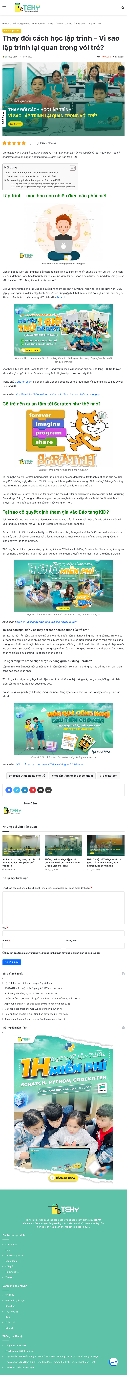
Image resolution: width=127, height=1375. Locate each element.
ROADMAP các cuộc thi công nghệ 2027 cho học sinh (33, 988)
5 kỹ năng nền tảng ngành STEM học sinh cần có (30, 993)
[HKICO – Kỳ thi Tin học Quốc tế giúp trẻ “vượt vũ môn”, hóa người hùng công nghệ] (106, 845)
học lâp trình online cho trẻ (28, 775)
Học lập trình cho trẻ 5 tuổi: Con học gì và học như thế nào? (36, 1014)
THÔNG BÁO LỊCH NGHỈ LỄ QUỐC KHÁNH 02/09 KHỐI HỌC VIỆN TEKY (42, 998)
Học (7, 1250)
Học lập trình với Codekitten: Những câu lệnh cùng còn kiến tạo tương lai (58, 394)
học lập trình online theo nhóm (73, 775)
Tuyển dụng (11, 1311)
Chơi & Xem (11, 1244)
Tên (5, 928)
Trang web (71, 940)
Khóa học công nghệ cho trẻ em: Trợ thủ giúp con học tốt (35, 1019)
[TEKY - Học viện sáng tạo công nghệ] (26, 7)
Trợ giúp (9, 1277)
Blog (7, 1317)
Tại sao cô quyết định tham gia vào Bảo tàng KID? (33, 180)
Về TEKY (9, 1295)
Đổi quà (9, 1266)
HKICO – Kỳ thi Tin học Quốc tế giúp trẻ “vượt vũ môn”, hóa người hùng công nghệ (104, 862)
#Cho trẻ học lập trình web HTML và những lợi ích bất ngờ (49, 764)
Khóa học (10, 1306)
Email (6, 940)
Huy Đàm (12, 56)
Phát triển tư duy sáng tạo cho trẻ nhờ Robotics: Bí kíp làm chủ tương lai (21, 862)
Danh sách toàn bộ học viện (19, 1367)
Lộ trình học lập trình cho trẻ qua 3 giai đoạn (28, 983)
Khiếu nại (10, 1322)
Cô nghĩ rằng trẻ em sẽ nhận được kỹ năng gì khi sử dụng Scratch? (45, 186)
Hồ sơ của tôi (12, 1271)
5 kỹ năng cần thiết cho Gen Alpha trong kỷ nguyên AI (33, 1008)
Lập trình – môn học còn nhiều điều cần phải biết (32, 172)
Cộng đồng (11, 1261)
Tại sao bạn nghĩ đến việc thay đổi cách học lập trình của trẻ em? (44, 184)
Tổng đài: (10, 1345)
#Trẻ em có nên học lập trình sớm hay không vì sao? (46, 621)
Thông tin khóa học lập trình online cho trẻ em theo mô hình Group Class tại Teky (62, 862)
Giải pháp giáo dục (14, 1300)
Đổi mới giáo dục (21, 23)
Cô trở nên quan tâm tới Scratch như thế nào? (31, 176)
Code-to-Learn (23, 381)
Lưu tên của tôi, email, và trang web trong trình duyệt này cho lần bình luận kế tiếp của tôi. (52, 953)
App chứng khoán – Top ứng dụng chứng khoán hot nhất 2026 (37, 1003)
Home (7, 23)
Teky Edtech (109, 775)
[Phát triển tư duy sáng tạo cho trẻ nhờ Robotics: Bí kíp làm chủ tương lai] (21, 845)
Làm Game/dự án (14, 1255)
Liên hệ (9, 1327)
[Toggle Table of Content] (71, 168)
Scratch (61, 297)
